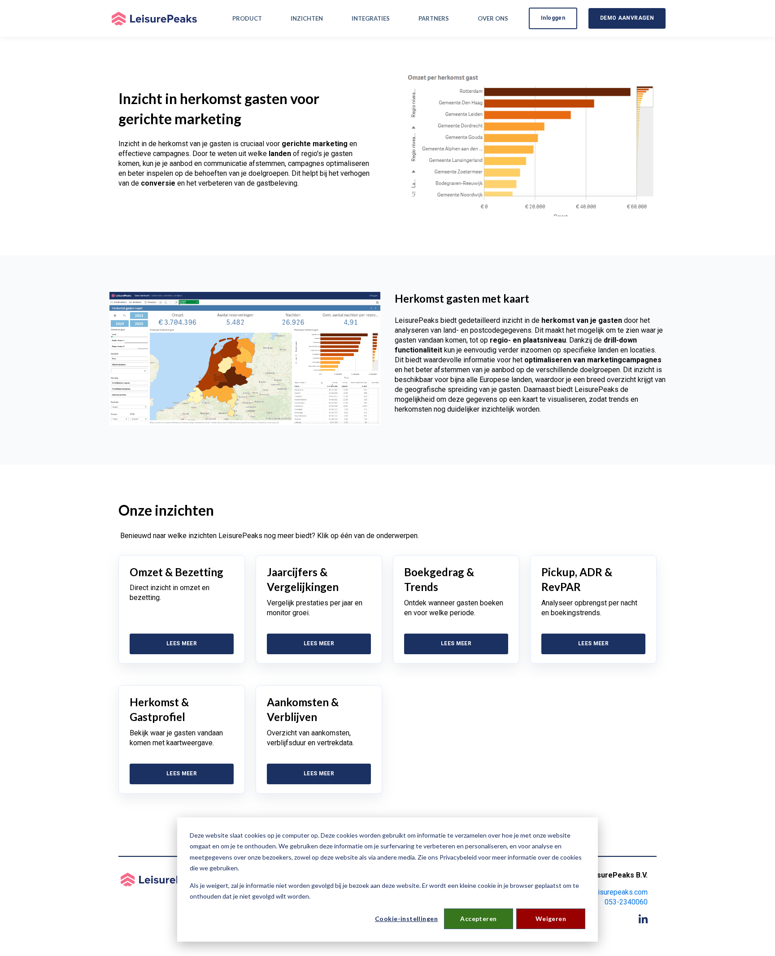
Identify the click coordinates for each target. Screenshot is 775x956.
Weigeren (551, 918)
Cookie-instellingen (406, 918)
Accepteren (478, 918)
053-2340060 (626, 902)
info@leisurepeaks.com (611, 892)
